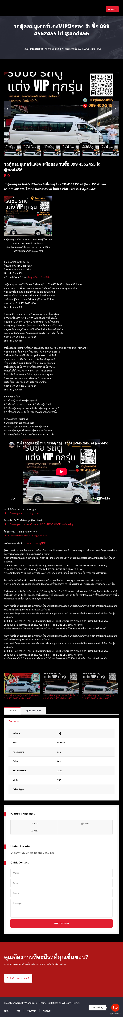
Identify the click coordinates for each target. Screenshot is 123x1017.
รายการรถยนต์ (36, 48)
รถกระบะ (47, 1010)
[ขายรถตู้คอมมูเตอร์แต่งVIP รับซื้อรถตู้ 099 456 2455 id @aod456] (61, 683)
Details (12, 710)
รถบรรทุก (31, 1010)
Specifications (33, 710)
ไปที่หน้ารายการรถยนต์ (18, 978)
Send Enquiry (61, 923)
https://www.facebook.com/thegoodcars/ (25, 535)
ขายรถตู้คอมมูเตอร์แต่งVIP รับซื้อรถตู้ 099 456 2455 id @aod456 (60, 697)
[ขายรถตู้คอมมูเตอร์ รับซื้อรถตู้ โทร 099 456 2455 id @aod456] (100, 683)
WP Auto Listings (71, 1002)
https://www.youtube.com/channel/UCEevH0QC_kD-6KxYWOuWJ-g (38, 524)
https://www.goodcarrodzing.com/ (21, 513)
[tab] (12, 711)
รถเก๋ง (6, 1010)
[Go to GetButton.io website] (115, 1014)
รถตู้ (59, 779)
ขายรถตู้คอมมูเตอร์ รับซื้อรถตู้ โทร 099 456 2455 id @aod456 (98, 697)
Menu (114, 9)
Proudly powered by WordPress (20, 1002)
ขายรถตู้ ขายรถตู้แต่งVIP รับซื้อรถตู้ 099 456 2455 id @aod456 (21, 697)
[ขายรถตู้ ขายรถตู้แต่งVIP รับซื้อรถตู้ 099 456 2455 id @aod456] (22, 683)
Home (25, 48)
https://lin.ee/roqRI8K (39, 277)
